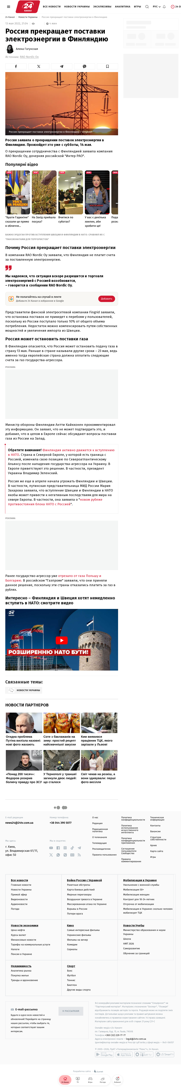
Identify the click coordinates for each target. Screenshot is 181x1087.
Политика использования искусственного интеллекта (129, 829)
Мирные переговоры (79, 894)
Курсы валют (18, 935)
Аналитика (122, 6)
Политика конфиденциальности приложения (133, 840)
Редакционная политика (100, 830)
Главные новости (21, 884)
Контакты (155, 826)
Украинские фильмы (79, 935)
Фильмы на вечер (77, 939)
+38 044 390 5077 (60, 823)
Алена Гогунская (27, 49)
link (51, 848)
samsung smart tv (164, 1054)
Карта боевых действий (81, 889)
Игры (137, 6)
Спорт (71, 966)
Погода (15, 908)
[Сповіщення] (164, 6)
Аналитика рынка (21, 970)
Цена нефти (18, 930)
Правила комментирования (131, 860)
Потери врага (75, 913)
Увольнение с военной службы (141, 884)
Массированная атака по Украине (86, 904)
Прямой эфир (19, 894)
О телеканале (99, 837)
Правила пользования (104, 855)
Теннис (71, 980)
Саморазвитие (131, 948)
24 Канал (10, 17)
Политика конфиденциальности (133, 818)
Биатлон (72, 985)
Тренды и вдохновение (24, 980)
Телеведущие (99, 843)
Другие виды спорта (78, 989)
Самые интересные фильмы (83, 930)
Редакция (97, 823)
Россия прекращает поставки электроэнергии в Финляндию (74, 17)
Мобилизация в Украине (140, 880)
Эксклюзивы (102, 6)
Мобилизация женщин (136, 894)
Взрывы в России (77, 908)
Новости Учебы (133, 925)
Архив (153, 845)
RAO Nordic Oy (29, 57)
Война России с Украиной (84, 880)
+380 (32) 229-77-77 (115, 1035)
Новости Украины (77, 6)
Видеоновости (19, 899)
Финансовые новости (23, 939)
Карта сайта (156, 851)
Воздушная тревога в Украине (84, 899)
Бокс (69, 970)
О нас (95, 817)
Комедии (72, 944)
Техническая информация (157, 818)
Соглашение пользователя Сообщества (128, 851)
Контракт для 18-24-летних (138, 899)
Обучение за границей (136, 953)
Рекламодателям (101, 849)
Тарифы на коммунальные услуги (30, 944)
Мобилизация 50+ (133, 889)
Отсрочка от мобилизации (138, 904)
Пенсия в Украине (21, 954)
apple (124, 1054)
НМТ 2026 (128, 943)
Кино (70, 925)
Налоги (15, 949)
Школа (127, 938)
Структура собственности (158, 838)
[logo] (28, 6)
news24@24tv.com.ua (19, 823)
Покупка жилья (20, 975)
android (104, 1054)
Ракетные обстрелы (78, 884)
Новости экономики (24, 925)
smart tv (143, 1054)
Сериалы (72, 949)
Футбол (71, 975)
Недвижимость (21, 966)
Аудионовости (19, 904)
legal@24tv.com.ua (136, 1039)
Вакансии (155, 831)
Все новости (52, 6)
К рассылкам (71, 1011)
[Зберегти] (107, 66)
